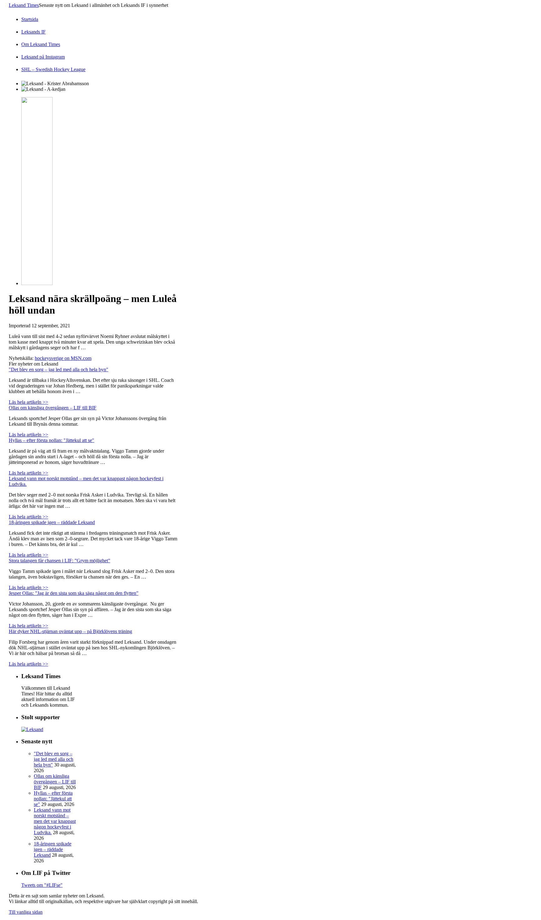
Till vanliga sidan (26, 912)
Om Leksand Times (40, 44)
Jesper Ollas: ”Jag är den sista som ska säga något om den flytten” (73, 593)
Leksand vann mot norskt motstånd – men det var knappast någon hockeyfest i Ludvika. (55, 821)
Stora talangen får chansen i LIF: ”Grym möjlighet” (59, 560)
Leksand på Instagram (43, 57)
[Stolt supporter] (32, 729)
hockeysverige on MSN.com (63, 358)
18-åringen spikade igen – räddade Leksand (52, 522)
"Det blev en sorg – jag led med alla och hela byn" (58, 369)
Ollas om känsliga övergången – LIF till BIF (52, 407)
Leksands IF (33, 31)
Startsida (29, 19)
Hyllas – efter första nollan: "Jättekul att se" (51, 440)
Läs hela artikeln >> (28, 402)
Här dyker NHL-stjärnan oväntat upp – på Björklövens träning (70, 631)
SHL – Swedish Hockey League (53, 69)
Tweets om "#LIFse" (42, 885)
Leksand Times (24, 5)
